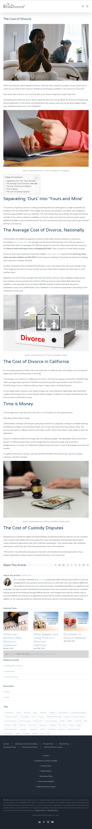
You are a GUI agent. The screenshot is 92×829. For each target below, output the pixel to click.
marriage (23, 729)
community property (78, 713)
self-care (61, 729)
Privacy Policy (48, 744)
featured (78, 721)
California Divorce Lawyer (53, 747)
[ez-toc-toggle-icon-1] (35, 178)
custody (41, 717)
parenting (51, 729)
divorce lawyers (10, 721)
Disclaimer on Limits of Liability (26, 744)
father (69, 721)
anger (35, 713)
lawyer (71, 725)
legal (79, 725)
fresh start (32, 725)
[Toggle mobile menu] (87, 6)
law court (62, 725)
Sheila (41, 579)
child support (63, 713)
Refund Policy (64, 744)
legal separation (11, 729)
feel (85, 721)
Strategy (26, 733)
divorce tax (38, 721)
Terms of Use (40, 810)
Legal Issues (10, 671)
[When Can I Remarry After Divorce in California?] (15, 621)
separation (9, 733)
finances (23, 725)
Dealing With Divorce (37, 654)
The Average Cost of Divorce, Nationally (22, 183)
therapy (35, 733)
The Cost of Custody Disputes (18, 192)
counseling (24, 717)
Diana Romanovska (54, 717)
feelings (7, 725)
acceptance (9, 713)
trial (48, 733)
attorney (43, 713)
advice (18, 713)
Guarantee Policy (9, 747)
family (62, 721)
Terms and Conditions (30, 747)
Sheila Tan (11, 654)
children (52, 713)
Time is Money (12, 189)
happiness (43, 725)
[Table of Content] (36, 177)
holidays (53, 725)
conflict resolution (11, 717)
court (33, 717)
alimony (27, 713)
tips (42, 733)
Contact (6, 744)
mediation (33, 729)
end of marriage (51, 721)
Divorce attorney (79, 717)
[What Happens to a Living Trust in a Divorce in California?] (46, 621)
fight (15, 725)
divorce (67, 717)
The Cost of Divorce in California (18, 186)
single (18, 733)
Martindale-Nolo (21, 242)
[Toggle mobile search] (83, 6)
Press (7, 697)
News (7, 692)
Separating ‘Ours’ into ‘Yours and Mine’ (21, 181)
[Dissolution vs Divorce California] (76, 621)
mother (42, 729)
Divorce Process (51, 654)
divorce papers (25, 721)
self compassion (74, 729)
